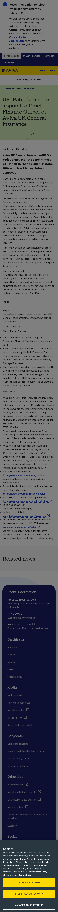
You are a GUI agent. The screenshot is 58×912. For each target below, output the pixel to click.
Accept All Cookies (29, 882)
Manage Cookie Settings (29, 905)
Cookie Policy (25, 875)
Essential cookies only (29, 894)
